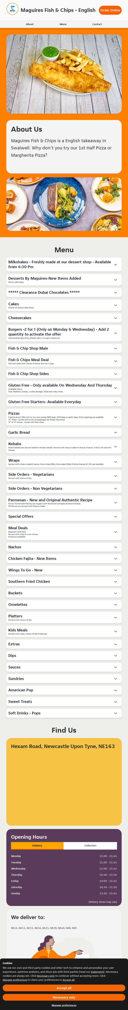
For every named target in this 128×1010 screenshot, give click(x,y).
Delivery (37, 845)
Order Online (110, 10)
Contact (97, 24)
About (30, 24)
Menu (63, 24)
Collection (90, 845)
